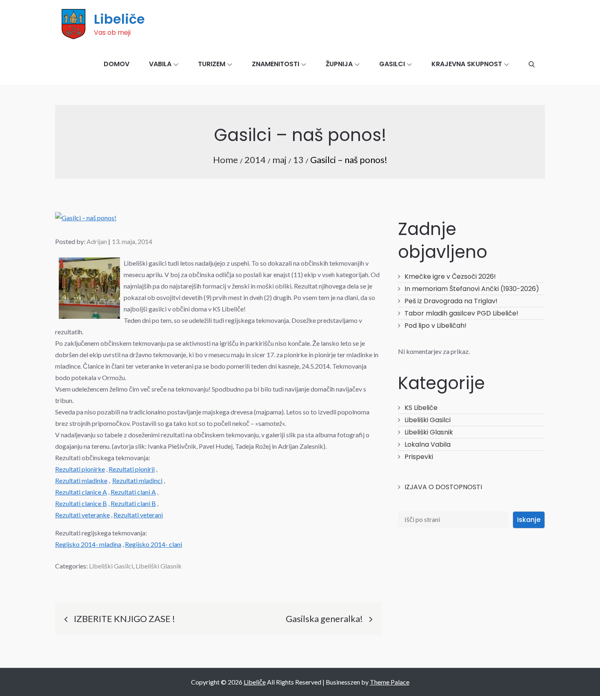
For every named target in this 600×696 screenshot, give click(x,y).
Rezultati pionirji (132, 469)
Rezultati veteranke (82, 515)
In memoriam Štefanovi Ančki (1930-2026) (471, 288)
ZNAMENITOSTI (275, 64)
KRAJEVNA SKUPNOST (466, 64)
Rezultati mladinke (81, 480)
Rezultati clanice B (81, 503)
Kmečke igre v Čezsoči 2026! (450, 276)
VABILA (160, 64)
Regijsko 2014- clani (153, 544)
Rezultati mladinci (137, 480)
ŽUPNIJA (339, 64)
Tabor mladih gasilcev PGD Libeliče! (461, 313)
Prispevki (418, 456)
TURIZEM (211, 64)
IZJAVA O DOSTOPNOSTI (443, 487)
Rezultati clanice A (81, 492)
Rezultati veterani (138, 515)
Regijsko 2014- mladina (88, 544)
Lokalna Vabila (427, 444)
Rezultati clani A (133, 492)
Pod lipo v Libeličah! (435, 325)
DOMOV (116, 64)
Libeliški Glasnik (159, 566)
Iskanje (528, 519)
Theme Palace (389, 682)
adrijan (97, 241)
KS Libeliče (421, 407)
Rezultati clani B (133, 503)
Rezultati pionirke (80, 469)
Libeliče (119, 19)
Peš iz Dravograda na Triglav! (451, 301)
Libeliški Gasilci (111, 566)
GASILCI (392, 64)
